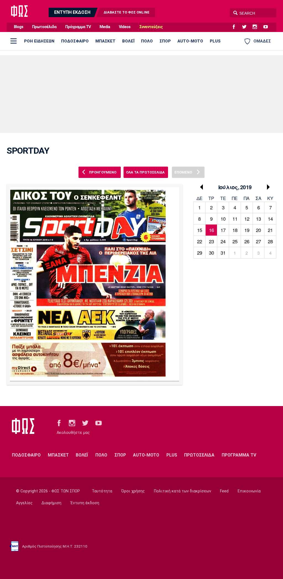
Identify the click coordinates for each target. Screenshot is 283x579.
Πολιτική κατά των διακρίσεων (182, 491)
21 (270, 229)
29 (199, 252)
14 (270, 218)
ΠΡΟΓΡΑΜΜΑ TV (239, 455)
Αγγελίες (24, 503)
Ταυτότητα (102, 491)
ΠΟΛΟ (147, 41)
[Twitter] (246, 27)
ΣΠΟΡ (165, 41)
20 (258, 229)
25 (234, 241)
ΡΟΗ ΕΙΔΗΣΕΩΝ (39, 41)
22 (199, 241)
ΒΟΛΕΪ (128, 41)
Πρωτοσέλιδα (44, 27)
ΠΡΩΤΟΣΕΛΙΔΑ (199, 455)
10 (223, 218)
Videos (124, 27)
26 (246, 241)
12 (246, 218)
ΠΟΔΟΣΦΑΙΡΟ (75, 41)
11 (234, 218)
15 (199, 229)
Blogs (18, 27)
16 (211, 229)
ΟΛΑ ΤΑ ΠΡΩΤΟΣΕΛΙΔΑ (145, 172)
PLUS (215, 41)
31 (223, 252)
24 (223, 241)
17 (223, 229)
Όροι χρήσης (133, 491)
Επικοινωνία (249, 491)
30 (211, 252)
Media (104, 27)
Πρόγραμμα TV (78, 27)
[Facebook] (236, 27)
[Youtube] (267, 27)
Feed (224, 491)
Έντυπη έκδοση (84, 503)
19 (246, 229)
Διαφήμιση (51, 503)
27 (258, 241)
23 (211, 241)
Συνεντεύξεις (151, 27)
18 (234, 229)
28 (270, 241)
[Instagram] (257, 27)
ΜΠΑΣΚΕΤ (105, 41)
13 (258, 218)
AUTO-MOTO (190, 41)
